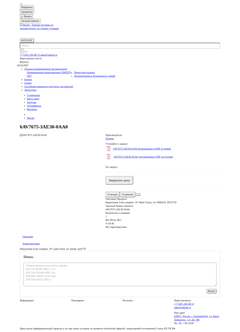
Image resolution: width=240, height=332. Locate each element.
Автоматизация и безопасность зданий (94, 76)
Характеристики (31, 243)
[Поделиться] (138, 194)
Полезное (128, 300)
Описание (27, 236)
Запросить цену (119, 180)
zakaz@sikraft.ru (48, 55)
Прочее (28, 79)
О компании (33, 95)
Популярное (77, 300)
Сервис (28, 83)
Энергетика (30, 90)
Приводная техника (84, 72)
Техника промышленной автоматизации (45, 69)
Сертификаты (34, 106)
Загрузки (31, 102)
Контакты (32, 109)
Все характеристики (116, 227)
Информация (27, 300)
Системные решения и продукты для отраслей (48, 86)
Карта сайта (33, 99)
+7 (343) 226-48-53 (30, 55)
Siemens (110, 138)
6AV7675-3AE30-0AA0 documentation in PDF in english (142, 148)
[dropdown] (21, 4)
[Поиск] (26, 51)
